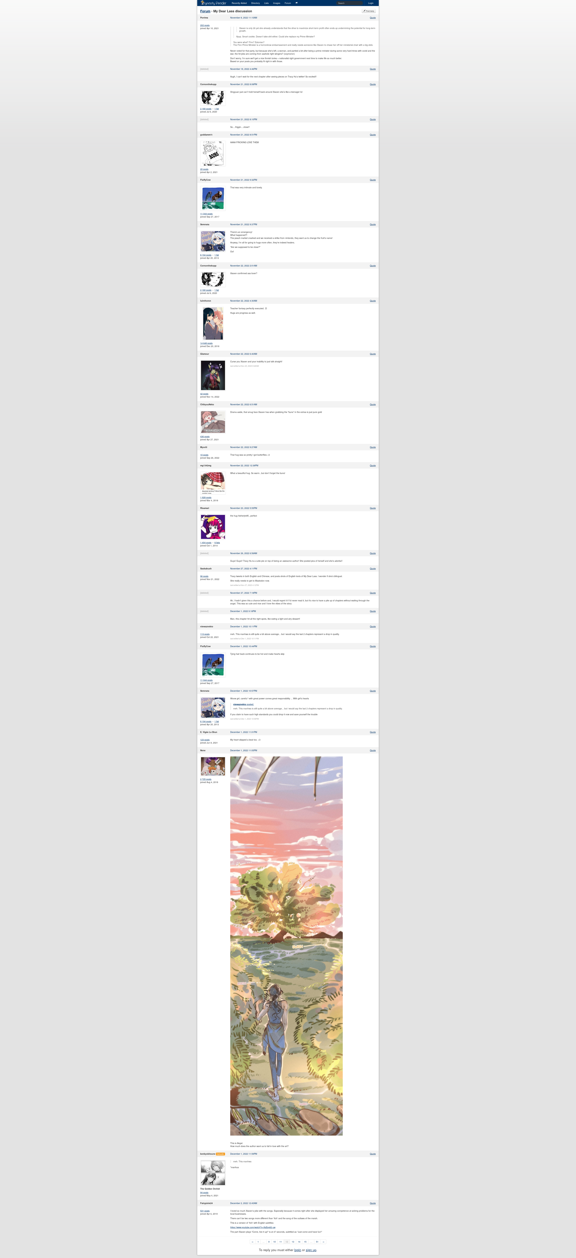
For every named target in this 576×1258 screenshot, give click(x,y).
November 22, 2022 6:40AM (243, 353)
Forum (288, 3)
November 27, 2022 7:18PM (243, 592)
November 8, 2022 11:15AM (243, 17)
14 (299, 1241)
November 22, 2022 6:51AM (243, 404)
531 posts (205, 1210)
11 (280, 1241)
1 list (216, 108)
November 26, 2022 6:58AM (243, 553)
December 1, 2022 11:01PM (243, 731)
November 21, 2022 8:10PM (243, 119)
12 (287, 1241)
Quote (373, 17)
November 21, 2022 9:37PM (243, 224)
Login (371, 3)
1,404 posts (205, 542)
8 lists (217, 542)
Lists (266, 3)
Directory (255, 3)
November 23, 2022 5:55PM (243, 508)
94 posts (204, 1192)
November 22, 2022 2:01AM (243, 265)
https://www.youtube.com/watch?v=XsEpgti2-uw (252, 1227)
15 (305, 1241)
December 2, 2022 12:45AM (243, 1203)
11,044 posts (206, 213)
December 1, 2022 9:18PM (243, 611)
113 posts (205, 634)
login (297, 1249)
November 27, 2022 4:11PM (243, 568)
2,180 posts (205, 108)
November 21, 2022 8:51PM (243, 134)
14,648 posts (206, 343)
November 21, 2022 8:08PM (243, 84)
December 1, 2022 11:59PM (243, 1153)
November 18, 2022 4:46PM (243, 68)
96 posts (204, 576)
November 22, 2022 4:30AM (243, 300)
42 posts (204, 393)
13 (293, 1241)
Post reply (370, 11)
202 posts (205, 25)
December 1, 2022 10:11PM (243, 626)
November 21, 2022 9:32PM (243, 179)
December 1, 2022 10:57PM (243, 690)
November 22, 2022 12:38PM (244, 465)
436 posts (205, 436)
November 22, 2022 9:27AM (243, 447)
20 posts (204, 169)
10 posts (204, 454)
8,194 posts (205, 254)
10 (274, 1241)
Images (276, 3)
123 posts (205, 739)
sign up (311, 1249)
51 (317, 1241)
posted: (243, 704)
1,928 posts (205, 497)
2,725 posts (205, 779)
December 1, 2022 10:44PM (243, 646)
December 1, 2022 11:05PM (243, 750)
